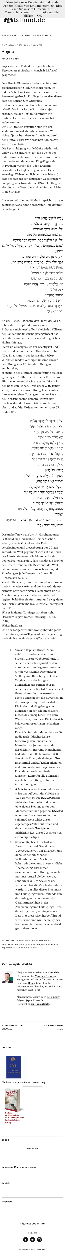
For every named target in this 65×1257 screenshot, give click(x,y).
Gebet (29, 944)
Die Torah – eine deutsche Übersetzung (23, 1082)
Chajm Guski (12, 58)
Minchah (45, 944)
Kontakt (6, 1183)
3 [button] (37, 534)
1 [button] (11, 320)
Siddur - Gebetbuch (38, 35)
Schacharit (23, 947)
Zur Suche (32, 1148)
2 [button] (36, 329)
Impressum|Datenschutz (15, 1167)
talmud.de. (41, 1249)
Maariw (36, 944)
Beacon (33, 1167)
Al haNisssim (12, 1027)
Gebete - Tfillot (12, 35)
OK (39, 15)
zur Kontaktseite (39, 1004)
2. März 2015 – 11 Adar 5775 (29, 45)
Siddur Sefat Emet (13, 92)
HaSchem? (7, 1201)
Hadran (53, 1027)
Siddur (33, 947)
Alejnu (22, 944)
